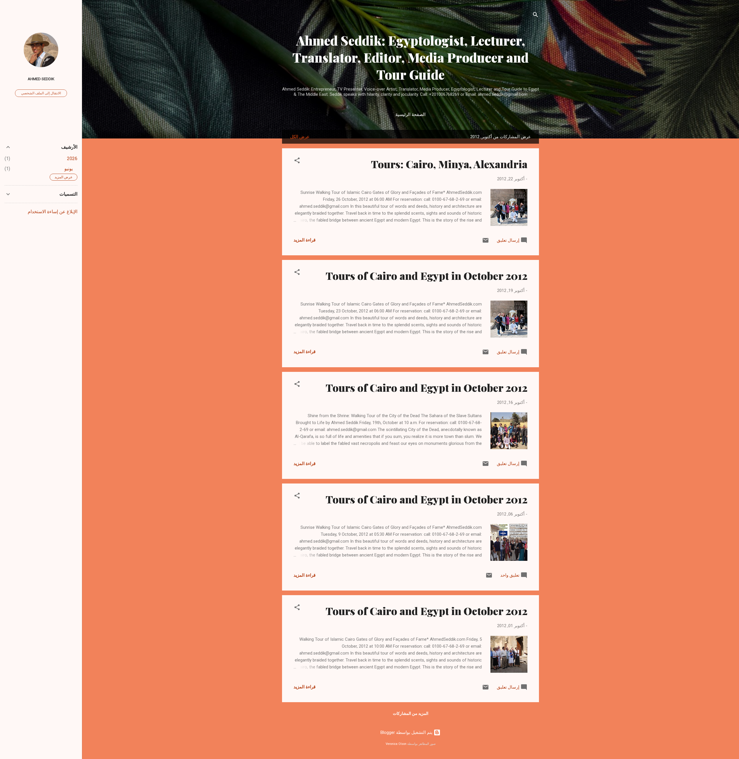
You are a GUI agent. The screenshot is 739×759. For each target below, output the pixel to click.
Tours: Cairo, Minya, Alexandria (449, 164)
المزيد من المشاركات (410, 713)
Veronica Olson (396, 744)
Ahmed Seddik (41, 78)
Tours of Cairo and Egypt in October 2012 (426, 275)
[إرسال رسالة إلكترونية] (485, 242)
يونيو (68, 168)
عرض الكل (299, 136)
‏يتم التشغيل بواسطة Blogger (407, 732)
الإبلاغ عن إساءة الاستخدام (52, 211)
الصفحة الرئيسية (410, 114)
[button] (297, 161)
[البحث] (535, 16)
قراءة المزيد (305, 240)
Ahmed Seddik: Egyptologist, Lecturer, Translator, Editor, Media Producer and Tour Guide (410, 57)
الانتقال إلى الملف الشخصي (41, 93)
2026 (72, 158)
